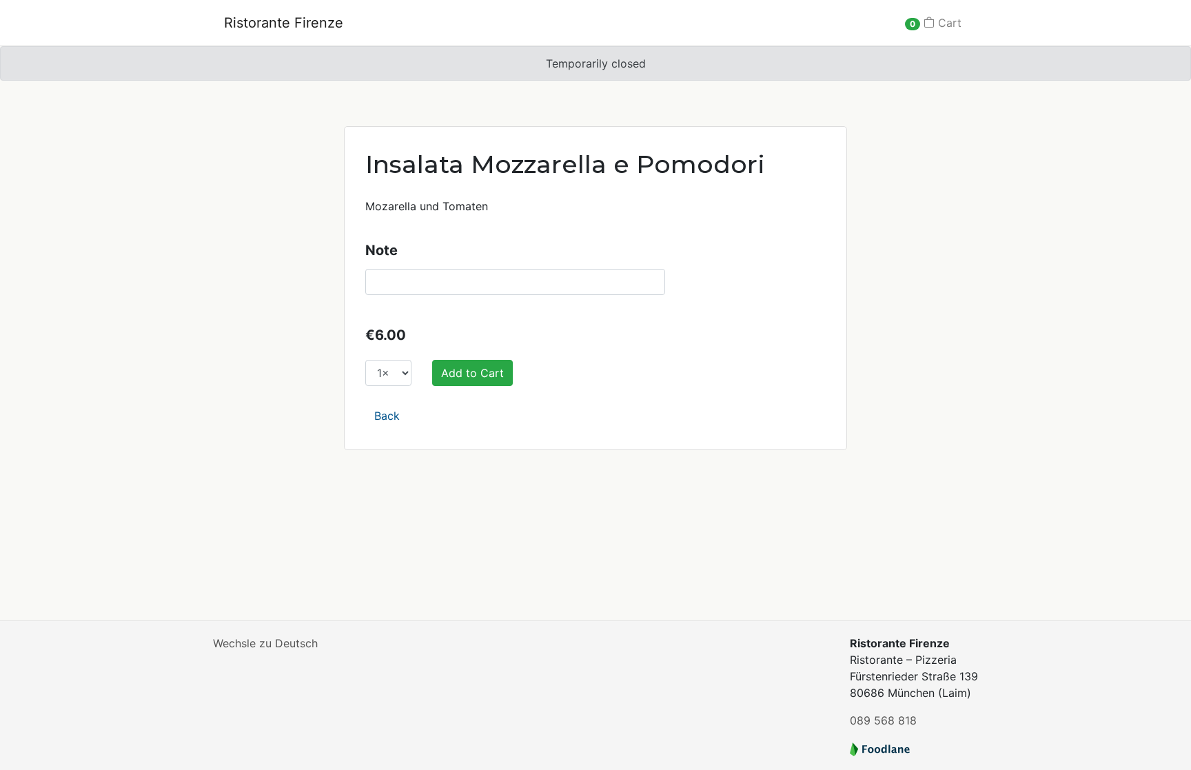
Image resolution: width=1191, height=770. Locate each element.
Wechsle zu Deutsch (265, 643)
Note (381, 250)
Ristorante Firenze (283, 22)
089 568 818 (883, 720)
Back (387, 416)
